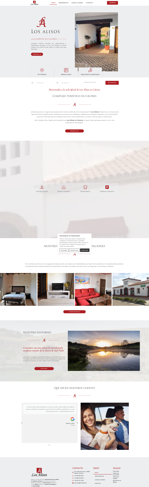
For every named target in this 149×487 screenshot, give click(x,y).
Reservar (112, 82)
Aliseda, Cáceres (77, 3)
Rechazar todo (74, 250)
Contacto (89, 3)
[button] (1, 289)
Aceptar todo (84, 250)
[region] (74, 243)
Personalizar (64, 250)
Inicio (53, 3)
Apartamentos (63, 3)
